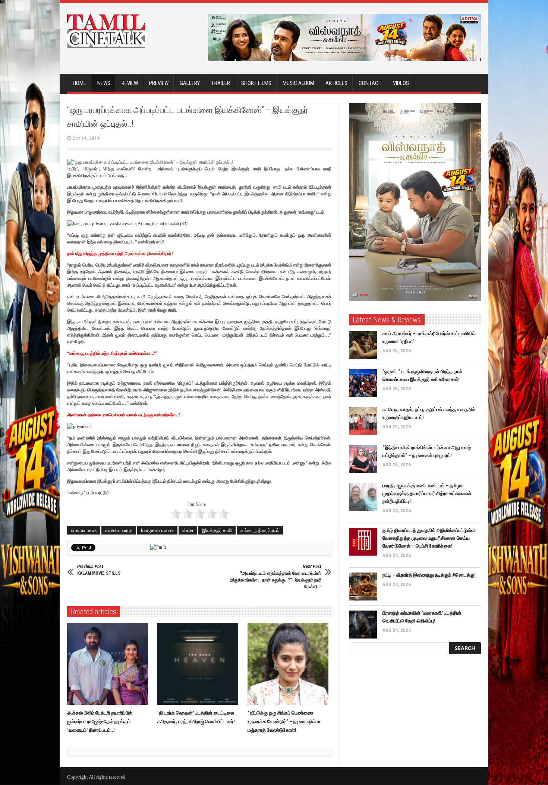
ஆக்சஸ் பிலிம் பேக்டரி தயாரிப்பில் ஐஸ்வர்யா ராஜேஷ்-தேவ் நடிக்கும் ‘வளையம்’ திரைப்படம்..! (99, 721)
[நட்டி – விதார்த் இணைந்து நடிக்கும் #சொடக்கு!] (363, 586)
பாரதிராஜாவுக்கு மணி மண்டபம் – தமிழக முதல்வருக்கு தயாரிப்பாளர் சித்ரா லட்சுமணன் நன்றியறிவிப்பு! (427, 493)
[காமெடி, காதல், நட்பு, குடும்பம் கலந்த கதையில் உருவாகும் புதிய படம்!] (363, 421)
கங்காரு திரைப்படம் (259, 530)
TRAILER (220, 83)
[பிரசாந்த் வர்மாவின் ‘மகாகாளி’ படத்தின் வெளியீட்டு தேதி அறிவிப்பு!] (363, 625)
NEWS (103, 83)
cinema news (84, 530)
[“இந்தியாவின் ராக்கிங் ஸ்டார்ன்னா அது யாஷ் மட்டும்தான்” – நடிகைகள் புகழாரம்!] (363, 459)
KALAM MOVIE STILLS (98, 570)
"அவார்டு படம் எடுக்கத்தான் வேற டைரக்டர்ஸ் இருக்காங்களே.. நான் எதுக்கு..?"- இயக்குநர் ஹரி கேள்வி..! (275, 576)
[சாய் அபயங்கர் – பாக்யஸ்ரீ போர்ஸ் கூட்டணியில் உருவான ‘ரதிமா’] (363, 345)
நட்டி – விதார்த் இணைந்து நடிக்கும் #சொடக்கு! (429, 575)
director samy (118, 530)
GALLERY (190, 83)
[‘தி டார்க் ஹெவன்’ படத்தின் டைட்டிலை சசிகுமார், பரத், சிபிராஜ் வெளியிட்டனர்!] (199, 664)
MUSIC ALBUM (298, 83)
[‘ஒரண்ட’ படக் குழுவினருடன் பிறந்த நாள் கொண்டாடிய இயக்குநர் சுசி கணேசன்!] (363, 383)
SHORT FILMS (256, 83)
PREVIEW (159, 83)
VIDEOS (401, 83)
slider (187, 530)
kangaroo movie (157, 530)
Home (79, 83)
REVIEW (130, 83)
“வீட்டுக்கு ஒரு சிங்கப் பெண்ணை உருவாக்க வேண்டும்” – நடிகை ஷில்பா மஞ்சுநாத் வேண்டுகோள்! (284, 721)
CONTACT (370, 83)
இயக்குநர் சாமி (217, 530)
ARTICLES (336, 83)
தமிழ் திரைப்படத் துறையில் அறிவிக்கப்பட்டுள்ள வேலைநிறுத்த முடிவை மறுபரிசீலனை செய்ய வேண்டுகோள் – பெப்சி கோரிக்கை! (428, 538)
